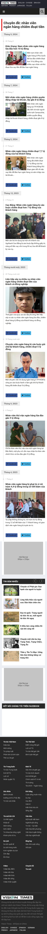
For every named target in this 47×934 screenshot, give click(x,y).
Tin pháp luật (8, 751)
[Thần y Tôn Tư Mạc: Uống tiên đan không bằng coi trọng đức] (11, 656)
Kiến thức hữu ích (32, 807)
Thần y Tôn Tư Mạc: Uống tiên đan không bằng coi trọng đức (31, 655)
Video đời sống (8, 879)
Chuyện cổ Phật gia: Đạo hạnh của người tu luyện (31, 588)
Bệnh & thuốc (8, 795)
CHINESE (29, 3)
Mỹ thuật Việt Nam (32, 819)
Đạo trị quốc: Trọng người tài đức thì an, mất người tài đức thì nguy (31, 616)
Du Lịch (6, 841)
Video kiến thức (8, 875)
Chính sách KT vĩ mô (33, 779)
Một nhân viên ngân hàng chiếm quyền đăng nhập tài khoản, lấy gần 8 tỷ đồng (25, 98)
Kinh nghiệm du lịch (10, 851)
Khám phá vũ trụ (9, 835)
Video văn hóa (8, 872)
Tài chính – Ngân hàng (34, 786)
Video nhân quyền (9, 882)
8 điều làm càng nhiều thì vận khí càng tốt (31, 627)
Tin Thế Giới (30, 742)
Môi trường (7, 748)
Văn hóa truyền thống (33, 832)
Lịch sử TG (29, 748)
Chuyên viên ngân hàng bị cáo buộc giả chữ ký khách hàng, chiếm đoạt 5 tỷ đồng (25, 347)
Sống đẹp (29, 811)
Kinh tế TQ (7, 773)
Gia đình (29, 801)
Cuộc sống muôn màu (34, 795)
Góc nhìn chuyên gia (33, 770)
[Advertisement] (23, 557)
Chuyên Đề (30, 866)
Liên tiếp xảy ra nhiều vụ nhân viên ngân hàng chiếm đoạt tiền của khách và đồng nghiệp (22, 281)
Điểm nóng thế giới (32, 745)
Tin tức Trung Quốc (10, 770)
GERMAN (4, 6)
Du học (28, 798)
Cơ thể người (8, 819)
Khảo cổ (6, 823)
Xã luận (28, 847)
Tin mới (28, 869)
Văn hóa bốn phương (33, 829)
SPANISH (37, 3)
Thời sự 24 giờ (8, 758)
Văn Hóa (29, 816)
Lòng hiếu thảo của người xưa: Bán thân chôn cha (31, 601)
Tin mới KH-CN (9, 816)
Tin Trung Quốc (9, 767)
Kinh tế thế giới (31, 776)
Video (5, 866)
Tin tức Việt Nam (9, 742)
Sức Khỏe (7, 791)
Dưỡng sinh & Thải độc (11, 798)
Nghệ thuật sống (32, 823)
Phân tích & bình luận (11, 755)
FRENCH (12, 6)
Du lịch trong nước (10, 847)
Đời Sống (29, 791)
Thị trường (29, 783)
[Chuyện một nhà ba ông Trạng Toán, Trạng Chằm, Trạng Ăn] (11, 643)
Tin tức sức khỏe (9, 801)
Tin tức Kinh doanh (32, 773)
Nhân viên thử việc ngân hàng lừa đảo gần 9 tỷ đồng (24, 416)
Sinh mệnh (7, 829)
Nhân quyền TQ (9, 779)
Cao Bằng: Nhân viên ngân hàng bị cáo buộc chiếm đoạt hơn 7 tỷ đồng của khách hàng (24, 207)
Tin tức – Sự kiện (32, 826)
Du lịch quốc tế (8, 844)
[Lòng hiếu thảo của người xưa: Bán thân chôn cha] (11, 603)
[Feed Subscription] (4, 31)
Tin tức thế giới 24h (32, 751)
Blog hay (29, 841)
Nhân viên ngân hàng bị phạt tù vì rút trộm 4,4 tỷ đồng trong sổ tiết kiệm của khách (25, 486)
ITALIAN (29, 6)
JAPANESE (21, 6)
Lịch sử (6, 776)
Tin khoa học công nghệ (11, 832)
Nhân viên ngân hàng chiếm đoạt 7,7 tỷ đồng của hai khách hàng (25, 152)
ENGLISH (21, 3)
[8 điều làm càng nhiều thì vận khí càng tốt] (11, 630)
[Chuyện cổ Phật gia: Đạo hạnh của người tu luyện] (11, 590)
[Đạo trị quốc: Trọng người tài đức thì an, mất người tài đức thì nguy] (11, 617)
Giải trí (28, 804)
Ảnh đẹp (6, 854)
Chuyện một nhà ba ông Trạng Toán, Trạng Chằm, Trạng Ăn (31, 642)
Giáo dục (6, 745)
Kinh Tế (28, 767)
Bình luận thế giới (32, 755)
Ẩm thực (6, 857)
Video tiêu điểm (9, 869)
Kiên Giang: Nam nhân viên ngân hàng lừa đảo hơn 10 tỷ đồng (24, 47)
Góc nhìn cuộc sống (33, 844)
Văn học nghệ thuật (33, 835)
